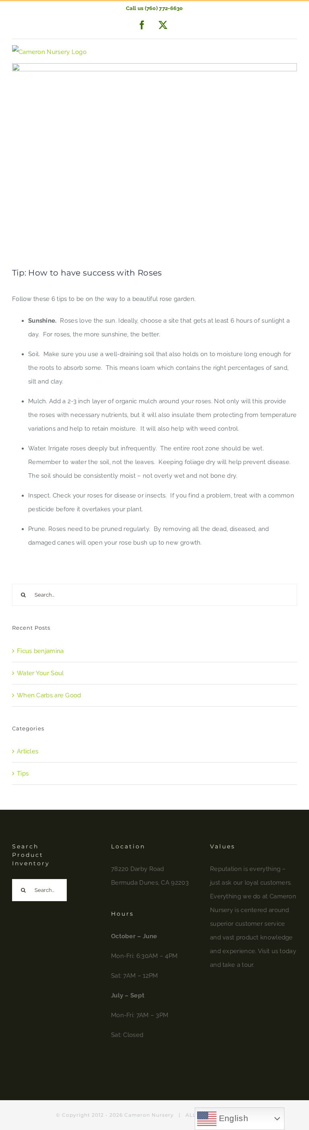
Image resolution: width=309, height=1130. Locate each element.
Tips (23, 773)
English (232, 1118)
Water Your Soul (40, 673)
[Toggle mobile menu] (292, 52)
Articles (27, 751)
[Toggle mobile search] (276, 52)
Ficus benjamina (40, 651)
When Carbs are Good (49, 695)
